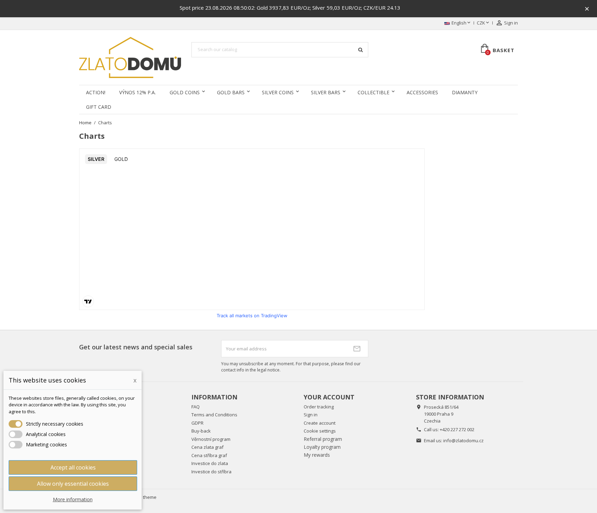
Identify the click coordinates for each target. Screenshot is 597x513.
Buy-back (201, 431)
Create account (319, 423)
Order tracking (319, 407)
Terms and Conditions (214, 415)
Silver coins (278, 92)
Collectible (373, 92)
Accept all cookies (73, 467)
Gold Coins (185, 92)
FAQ (195, 407)
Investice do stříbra (211, 471)
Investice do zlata (209, 463)
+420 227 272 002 (457, 429)
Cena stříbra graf (209, 455)
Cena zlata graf (207, 447)
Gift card (98, 107)
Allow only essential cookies (73, 483)
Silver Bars (325, 92)
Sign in (311, 415)
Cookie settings (320, 431)
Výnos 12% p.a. (137, 92)
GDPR (197, 423)
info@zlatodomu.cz (463, 440)
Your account (329, 397)
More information (73, 499)
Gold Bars (231, 92)
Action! (95, 92)
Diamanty (464, 92)
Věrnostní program (210, 439)
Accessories (422, 92)
